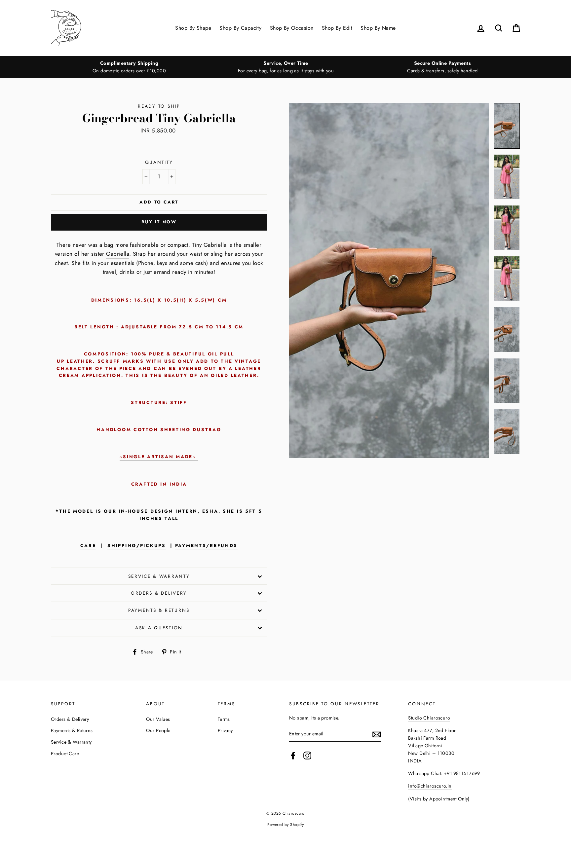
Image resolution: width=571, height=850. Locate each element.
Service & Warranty (159, 576)
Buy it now (159, 222)
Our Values (158, 719)
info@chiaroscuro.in (429, 786)
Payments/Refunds (206, 545)
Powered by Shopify (285, 824)
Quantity (159, 162)
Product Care (65, 753)
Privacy (225, 730)
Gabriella (117, 254)
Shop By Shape (193, 28)
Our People (158, 730)
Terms (224, 719)
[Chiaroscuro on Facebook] (293, 756)
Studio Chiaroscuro (429, 718)
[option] (129, 67)
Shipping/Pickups (136, 545)
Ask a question (159, 627)
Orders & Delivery (159, 593)
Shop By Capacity (240, 28)
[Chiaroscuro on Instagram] (307, 756)
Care (88, 545)
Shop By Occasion (292, 28)
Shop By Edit (337, 28)
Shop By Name (378, 28)
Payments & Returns (159, 610)
